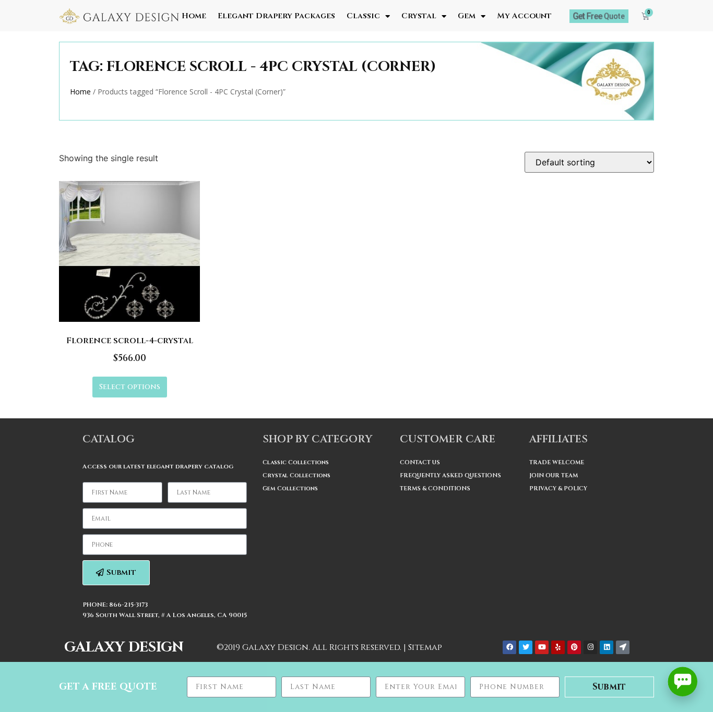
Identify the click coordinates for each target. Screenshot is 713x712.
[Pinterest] (574, 647)
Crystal (418, 16)
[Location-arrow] (622, 647)
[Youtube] (542, 647)
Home (194, 16)
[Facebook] (509, 647)
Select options (129, 387)
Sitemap (425, 647)
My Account (524, 16)
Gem (467, 16)
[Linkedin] (606, 647)
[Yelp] (558, 647)
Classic (363, 16)
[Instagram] (590, 647)
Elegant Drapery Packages (276, 16)
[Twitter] (525, 647)
